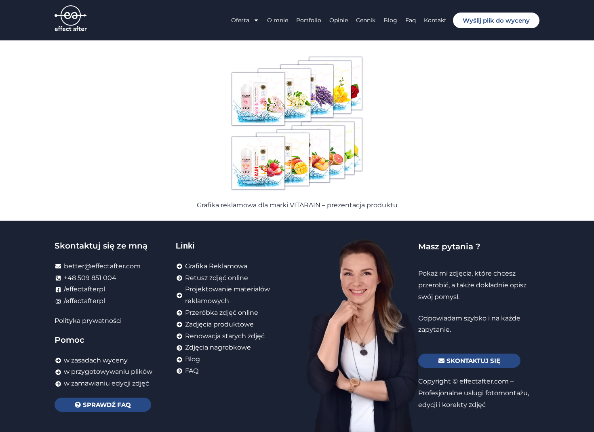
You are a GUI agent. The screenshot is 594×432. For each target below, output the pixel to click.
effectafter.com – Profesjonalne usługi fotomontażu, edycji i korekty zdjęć (473, 393)
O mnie (277, 20)
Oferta (240, 20)
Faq (410, 20)
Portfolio (308, 20)
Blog (390, 20)
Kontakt (435, 20)
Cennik (365, 20)
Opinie (338, 20)
